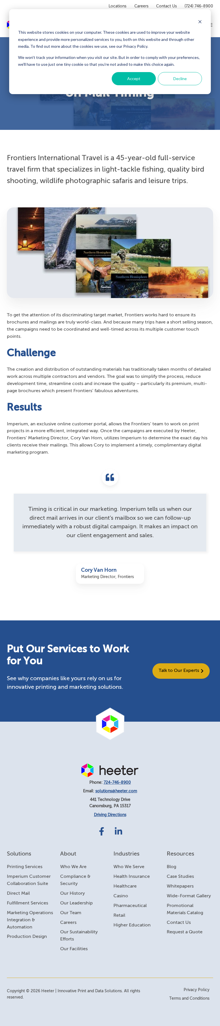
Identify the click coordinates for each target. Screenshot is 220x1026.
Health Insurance (131, 876)
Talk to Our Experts (179, 670)
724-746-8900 (117, 783)
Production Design (27, 936)
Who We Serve (128, 867)
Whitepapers (180, 886)
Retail (119, 915)
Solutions (19, 854)
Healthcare (125, 886)
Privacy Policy (196, 990)
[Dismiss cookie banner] (200, 21)
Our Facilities (74, 949)
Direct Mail (18, 893)
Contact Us (166, 6)
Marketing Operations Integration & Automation (30, 920)
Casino (120, 896)
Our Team (70, 913)
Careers (141, 6)
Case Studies (180, 876)
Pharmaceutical (130, 906)
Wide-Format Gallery (189, 896)
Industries (126, 854)
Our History (72, 893)
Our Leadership (76, 903)
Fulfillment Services (27, 903)
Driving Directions (110, 815)
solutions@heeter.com (116, 791)
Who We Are (73, 867)
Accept (133, 78)
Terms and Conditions (189, 999)
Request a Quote (185, 932)
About (68, 854)
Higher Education (132, 925)
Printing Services (24, 867)
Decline (180, 78)
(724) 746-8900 (198, 6)
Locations (117, 6)
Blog (171, 867)
